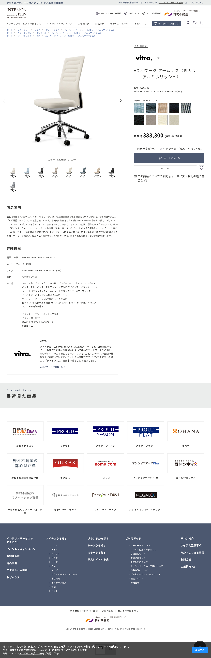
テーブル (55, 553)
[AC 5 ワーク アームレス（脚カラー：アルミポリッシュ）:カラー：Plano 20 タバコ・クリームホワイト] (97, 172)
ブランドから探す (98, 538)
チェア (54, 549)
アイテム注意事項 (191, 545)
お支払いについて (139, 561)
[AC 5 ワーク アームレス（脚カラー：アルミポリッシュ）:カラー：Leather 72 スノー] (13, 172)
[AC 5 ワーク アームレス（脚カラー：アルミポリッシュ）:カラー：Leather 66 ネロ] (41, 172)
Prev (4, 100)
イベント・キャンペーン (59, 23)
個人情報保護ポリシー (129, 611)
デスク (54, 557)
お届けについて (165, 168)
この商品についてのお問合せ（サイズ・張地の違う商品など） (170, 178)
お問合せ (135, 582)
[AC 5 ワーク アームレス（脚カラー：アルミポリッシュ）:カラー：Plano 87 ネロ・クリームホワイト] (13, 186)
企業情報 (186, 566)
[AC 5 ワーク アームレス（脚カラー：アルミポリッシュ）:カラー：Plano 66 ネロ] (112, 172)
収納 (53, 566)
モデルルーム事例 (119, 23)
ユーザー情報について (141, 545)
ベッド (54, 561)
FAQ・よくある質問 (192, 552)
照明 (53, 586)
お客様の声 (84, 23)
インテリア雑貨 (58, 582)
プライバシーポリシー (30, 653)
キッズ (54, 570)
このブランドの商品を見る (52, 366)
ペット (54, 590)
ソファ (54, 545)
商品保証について (139, 570)
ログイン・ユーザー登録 (171, 2)
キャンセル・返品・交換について (183, 149)
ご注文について (138, 553)
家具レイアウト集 (98, 559)
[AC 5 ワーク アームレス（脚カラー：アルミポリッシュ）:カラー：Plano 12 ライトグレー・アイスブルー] (27, 172)
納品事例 (100, 23)
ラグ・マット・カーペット (64, 574)
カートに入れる (172, 158)
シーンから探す (97, 545)
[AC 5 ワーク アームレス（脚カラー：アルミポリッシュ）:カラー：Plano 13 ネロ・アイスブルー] (83, 172)
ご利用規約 (108, 611)
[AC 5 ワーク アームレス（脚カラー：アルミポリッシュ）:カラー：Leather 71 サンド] (55, 172)
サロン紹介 (187, 538)
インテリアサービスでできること (24, 23)
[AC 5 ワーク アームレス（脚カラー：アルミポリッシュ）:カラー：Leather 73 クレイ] (69, 172)
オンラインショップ (168, 23)
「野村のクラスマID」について (146, 574)
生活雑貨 (55, 578)
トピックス (140, 23)
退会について (137, 578)
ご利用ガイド (133, 538)
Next (121, 100)
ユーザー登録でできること (143, 549)
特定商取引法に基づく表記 (84, 611)
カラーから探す (97, 552)
